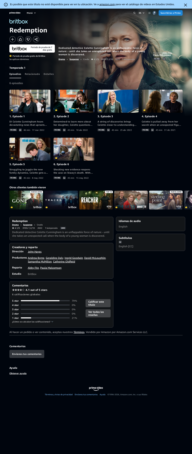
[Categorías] (149, 13)
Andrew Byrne (36, 257)
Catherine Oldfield (64, 261)
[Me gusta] (20, 39)
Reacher (96, 200)
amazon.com (107, 4)
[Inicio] (14, 13)
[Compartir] (36, 39)
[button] (32, 322)
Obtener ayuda (18, 373)
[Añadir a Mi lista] (12, 39)
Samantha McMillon (40, 261)
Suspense (74, 59)
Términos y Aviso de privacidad (59, 394)
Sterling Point (166, 200)
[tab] (15, 74)
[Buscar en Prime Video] (134, 13)
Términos (79, 332)
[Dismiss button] (186, 5)
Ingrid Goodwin (74, 257)
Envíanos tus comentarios (86, 394)
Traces (61, 200)
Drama (62, 59)
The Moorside (131, 200)
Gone (26, 200)
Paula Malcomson (162, 55)
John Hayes (35, 251)
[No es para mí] (28, 39)
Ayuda (102, 394)
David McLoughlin (95, 257)
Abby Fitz (167, 53)
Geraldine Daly (54, 257)
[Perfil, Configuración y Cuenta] (154, 13)
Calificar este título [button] (96, 303)
